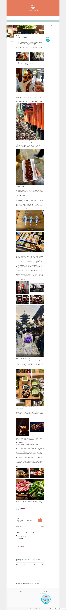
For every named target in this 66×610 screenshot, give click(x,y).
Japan (19, 35)
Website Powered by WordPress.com (33, 608)
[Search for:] (51, 27)
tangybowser (12, 41)
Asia (16, 35)
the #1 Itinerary (20, 535)
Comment (39, 580)
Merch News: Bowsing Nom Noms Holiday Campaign (21, 528)
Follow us (20, 591)
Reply (19, 542)
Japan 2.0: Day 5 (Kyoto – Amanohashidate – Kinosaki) (39, 528)
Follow (48, 40)
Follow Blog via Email (51, 31)
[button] (22, 56)
